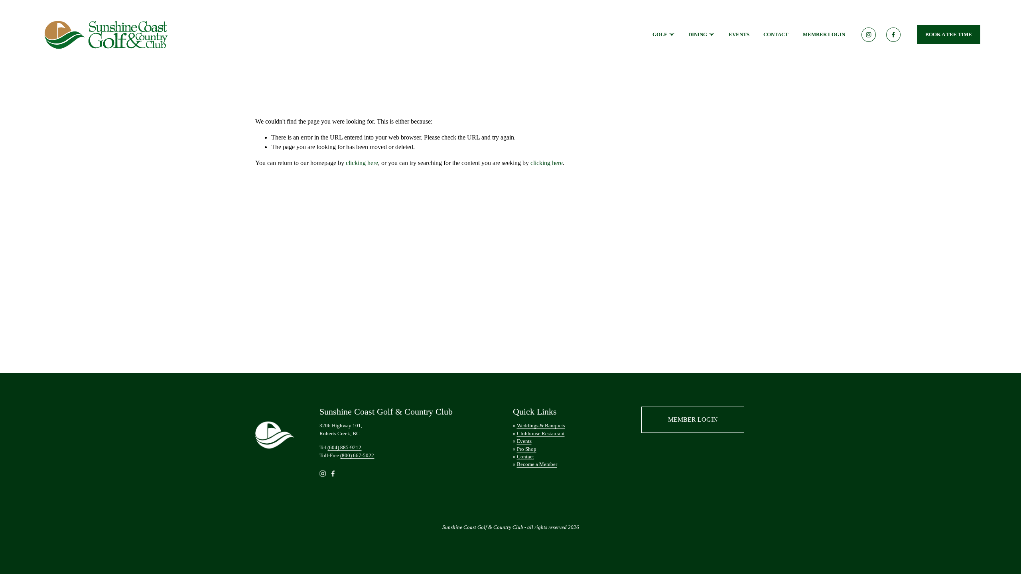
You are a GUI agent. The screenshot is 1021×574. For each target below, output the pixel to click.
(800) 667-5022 (357, 455)
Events (524, 441)
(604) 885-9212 (344, 447)
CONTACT (775, 34)
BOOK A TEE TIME (948, 34)
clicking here (362, 162)
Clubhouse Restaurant (541, 433)
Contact (525, 457)
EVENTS (739, 34)
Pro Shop (526, 449)
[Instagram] (868, 35)
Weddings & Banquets (541, 426)
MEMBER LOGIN (824, 34)
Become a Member (537, 464)
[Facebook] (893, 35)
